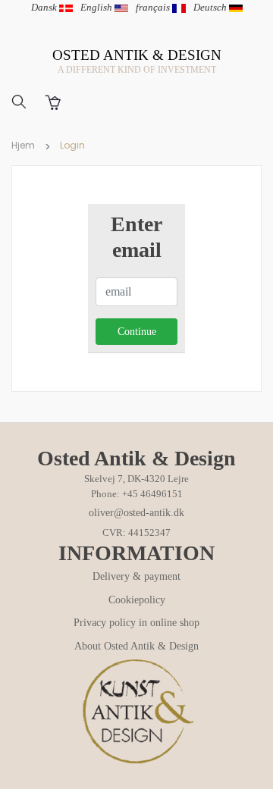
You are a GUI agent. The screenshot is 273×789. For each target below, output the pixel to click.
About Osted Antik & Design (136, 646)
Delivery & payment (136, 576)
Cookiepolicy (136, 600)
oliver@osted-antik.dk (136, 512)
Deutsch (211, 7)
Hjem (23, 145)
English (97, 7)
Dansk (45, 7)
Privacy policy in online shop (136, 622)
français (154, 7)
